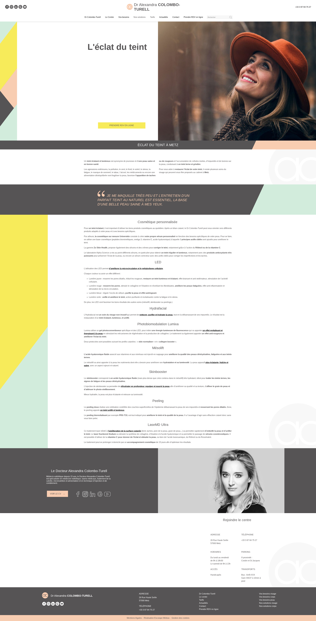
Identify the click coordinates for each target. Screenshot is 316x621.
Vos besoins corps (267, 597)
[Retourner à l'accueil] (130, 9)
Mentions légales (134, 618)
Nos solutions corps (267, 606)
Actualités (163, 17)
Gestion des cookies (180, 618)
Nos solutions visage (268, 603)
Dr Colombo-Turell (93, 17)
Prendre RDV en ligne (193, 17)
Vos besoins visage (267, 594)
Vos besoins (123, 17)
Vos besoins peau (267, 600)
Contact (175, 17)
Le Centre (109, 17)
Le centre (203, 597)
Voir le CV (55, 494)
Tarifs (201, 600)
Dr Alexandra (72, 595)
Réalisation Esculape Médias (156, 618)
